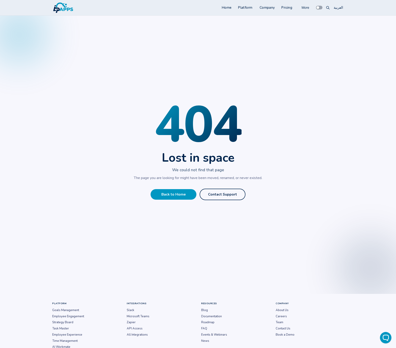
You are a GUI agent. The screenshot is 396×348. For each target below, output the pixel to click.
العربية (338, 7)
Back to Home (173, 194)
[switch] (319, 7)
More (305, 7)
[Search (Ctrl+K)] (328, 7)
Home (227, 7)
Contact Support (222, 194)
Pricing (286, 7)
